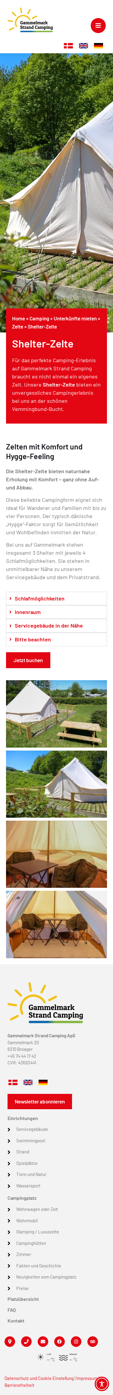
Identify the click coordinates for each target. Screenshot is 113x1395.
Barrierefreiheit (19, 1385)
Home (18, 318)
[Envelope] (43, 1341)
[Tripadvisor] (92, 1341)
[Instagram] (76, 1341)
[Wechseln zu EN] (83, 46)
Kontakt (16, 1320)
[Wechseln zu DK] (68, 46)
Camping (39, 318)
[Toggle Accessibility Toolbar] (101, 1383)
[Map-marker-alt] (10, 1341)
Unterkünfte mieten (75, 318)
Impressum (87, 1378)
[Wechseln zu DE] (98, 46)
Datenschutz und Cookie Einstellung (39, 1378)
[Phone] (26, 1341)
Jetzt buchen (28, 660)
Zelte (17, 326)
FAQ (12, 1310)
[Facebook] (59, 1341)
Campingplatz (22, 1198)
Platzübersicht (23, 1299)
